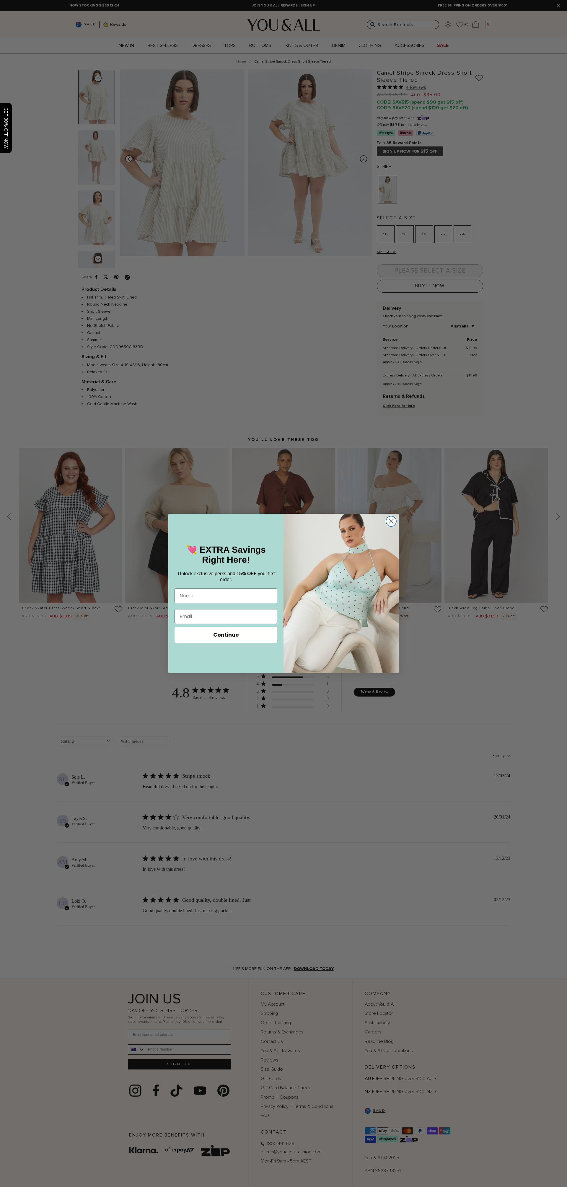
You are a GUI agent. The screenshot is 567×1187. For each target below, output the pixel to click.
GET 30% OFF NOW (6, 128)
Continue (226, 634)
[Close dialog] (391, 521)
